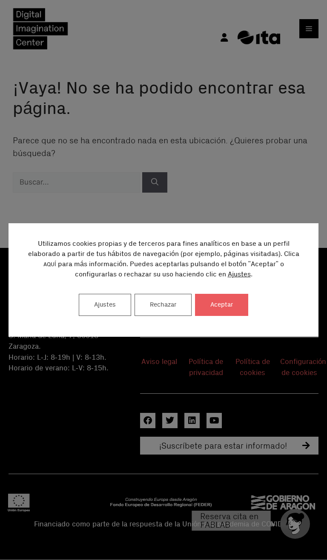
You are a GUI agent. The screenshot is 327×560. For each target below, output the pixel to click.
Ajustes (239, 274)
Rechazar (163, 304)
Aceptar (221, 304)
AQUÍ (49, 264)
